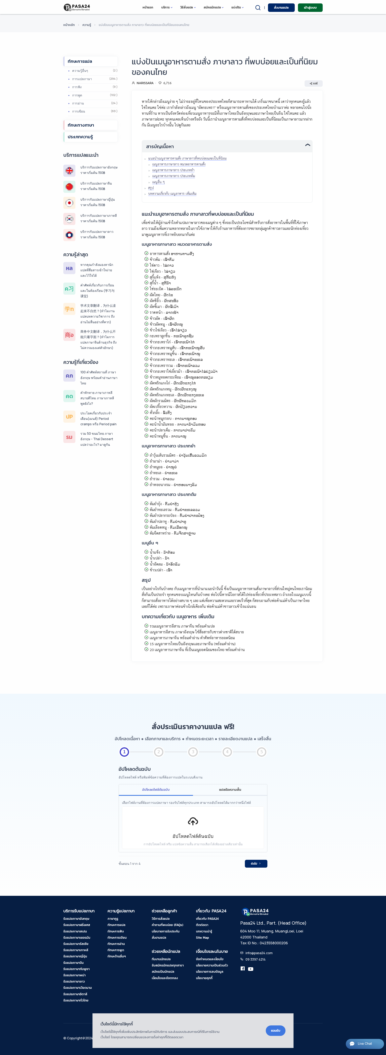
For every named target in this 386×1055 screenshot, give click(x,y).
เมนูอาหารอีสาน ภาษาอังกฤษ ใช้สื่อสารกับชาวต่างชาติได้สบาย (197, 632)
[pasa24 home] (77, 7)
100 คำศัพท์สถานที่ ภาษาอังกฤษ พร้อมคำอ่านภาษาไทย (98, 377)
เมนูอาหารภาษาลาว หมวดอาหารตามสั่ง (178, 164)
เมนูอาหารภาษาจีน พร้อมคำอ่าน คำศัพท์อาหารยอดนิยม (192, 637)
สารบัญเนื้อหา (160, 146)
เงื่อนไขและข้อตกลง (165, 978)
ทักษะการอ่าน (116, 943)
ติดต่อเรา (202, 924)
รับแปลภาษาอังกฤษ (76, 918)
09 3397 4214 (255, 959)
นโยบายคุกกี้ (204, 978)
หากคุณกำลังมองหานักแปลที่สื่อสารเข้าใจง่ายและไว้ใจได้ (96, 270)
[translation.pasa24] (242, 969)
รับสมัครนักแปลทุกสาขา (168, 965)
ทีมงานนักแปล (161, 959)
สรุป (151, 188)
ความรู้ (86, 24)
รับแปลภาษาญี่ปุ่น (75, 956)
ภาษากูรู (113, 918)
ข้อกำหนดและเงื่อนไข (210, 959)
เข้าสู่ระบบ (310, 7)
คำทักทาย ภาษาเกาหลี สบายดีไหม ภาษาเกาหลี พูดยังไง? (97, 398)
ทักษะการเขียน (117, 937)
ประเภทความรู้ (80, 136)
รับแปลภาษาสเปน (75, 931)
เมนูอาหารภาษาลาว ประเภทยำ (173, 170)
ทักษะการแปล (80, 61)
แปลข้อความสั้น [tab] (230, 789)
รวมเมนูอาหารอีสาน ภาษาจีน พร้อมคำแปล (182, 626)
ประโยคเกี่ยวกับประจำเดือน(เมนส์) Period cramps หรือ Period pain (98, 418)
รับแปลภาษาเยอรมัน (76, 937)
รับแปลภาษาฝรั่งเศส (76, 924)
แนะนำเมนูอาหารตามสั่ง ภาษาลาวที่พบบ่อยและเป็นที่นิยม (187, 158)
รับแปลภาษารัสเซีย (75, 943)
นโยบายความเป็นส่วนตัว (212, 965)
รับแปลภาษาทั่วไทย (75, 1000)
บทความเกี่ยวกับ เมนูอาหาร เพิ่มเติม (172, 193)
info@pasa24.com (259, 953)
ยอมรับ (275, 1030)
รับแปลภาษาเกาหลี (75, 950)
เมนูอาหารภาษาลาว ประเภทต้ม (173, 176)
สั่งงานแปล (281, 7)
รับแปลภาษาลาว (74, 981)
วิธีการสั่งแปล (161, 918)
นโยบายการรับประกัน (166, 931)
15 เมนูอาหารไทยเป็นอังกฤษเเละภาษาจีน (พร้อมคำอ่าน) (192, 643)
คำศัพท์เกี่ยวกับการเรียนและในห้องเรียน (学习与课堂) (97, 290)
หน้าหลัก (69, 24)
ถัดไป (254, 864)
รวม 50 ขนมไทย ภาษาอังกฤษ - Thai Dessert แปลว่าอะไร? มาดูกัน (96, 439)
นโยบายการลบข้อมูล (209, 971)
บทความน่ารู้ (204, 931)
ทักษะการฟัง (116, 931)
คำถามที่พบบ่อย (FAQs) (167, 924)
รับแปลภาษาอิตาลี (75, 994)
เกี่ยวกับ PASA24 (207, 918)
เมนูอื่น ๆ (158, 182)
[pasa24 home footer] (255, 911)
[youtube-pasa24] (251, 969)
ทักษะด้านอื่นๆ (117, 956)
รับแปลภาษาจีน (73, 962)
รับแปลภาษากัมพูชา (76, 968)
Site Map (202, 937)
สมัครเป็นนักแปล (163, 971)
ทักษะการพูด (116, 950)
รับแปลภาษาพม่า (74, 975)
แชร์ (315, 83)
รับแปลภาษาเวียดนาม (77, 987)
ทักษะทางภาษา (81, 125)
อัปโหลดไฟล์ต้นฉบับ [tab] (155, 789)
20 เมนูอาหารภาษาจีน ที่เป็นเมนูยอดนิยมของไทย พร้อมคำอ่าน (197, 649)
